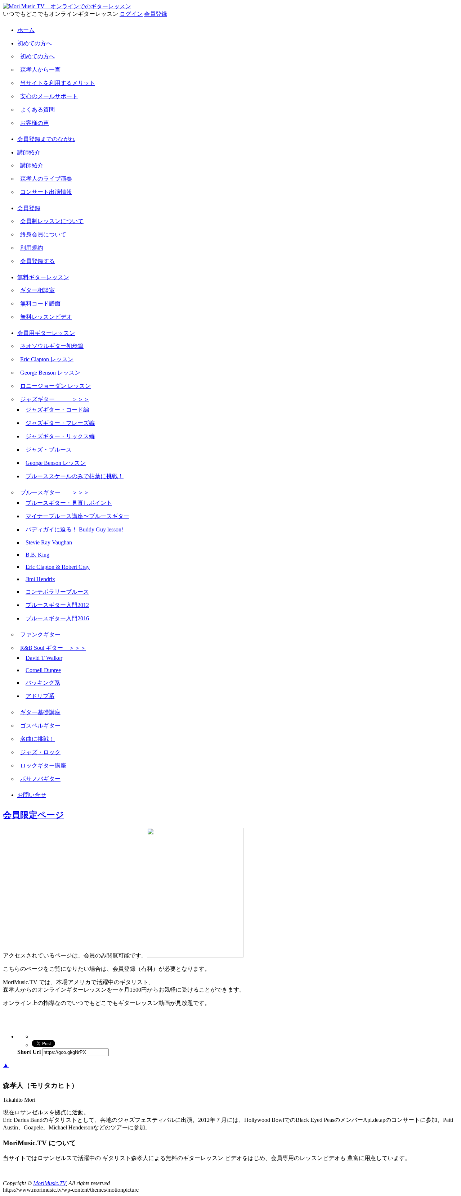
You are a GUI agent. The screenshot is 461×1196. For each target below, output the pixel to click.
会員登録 (155, 14)
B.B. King (37, 555)
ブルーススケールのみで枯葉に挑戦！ (75, 476)
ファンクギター (40, 634)
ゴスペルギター (40, 725)
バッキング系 (43, 683)
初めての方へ (34, 43)
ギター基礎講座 (40, 712)
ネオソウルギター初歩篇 (52, 346)
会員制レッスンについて (52, 221)
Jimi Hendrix (40, 579)
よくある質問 (37, 110)
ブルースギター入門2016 (57, 618)
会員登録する (37, 261)
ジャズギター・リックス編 (60, 436)
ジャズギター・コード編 (57, 410)
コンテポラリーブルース (57, 592)
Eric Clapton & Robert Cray (58, 567)
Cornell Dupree (43, 670)
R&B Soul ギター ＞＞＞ (53, 648)
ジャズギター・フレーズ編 (60, 423)
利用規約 (31, 248)
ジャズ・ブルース (49, 450)
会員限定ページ (33, 815)
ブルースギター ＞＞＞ (54, 492)
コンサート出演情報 (46, 192)
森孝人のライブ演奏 (46, 179)
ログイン (131, 14)
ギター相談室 (37, 290)
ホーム (26, 30)
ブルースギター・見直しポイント (69, 503)
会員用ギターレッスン (46, 333)
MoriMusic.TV (49, 1183)
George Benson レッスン (50, 373)
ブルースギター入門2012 (57, 605)
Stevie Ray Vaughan (49, 542)
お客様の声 (34, 123)
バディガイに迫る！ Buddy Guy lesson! (74, 529)
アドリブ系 (40, 696)
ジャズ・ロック (40, 752)
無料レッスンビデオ (46, 317)
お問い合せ (31, 795)
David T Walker (44, 658)
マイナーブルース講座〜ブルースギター (77, 516)
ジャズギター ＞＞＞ (54, 399)
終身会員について (43, 234)
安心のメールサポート (49, 96)
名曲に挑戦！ (37, 739)
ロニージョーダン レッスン (55, 386)
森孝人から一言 (40, 70)
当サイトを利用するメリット (57, 83)
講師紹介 (28, 152)
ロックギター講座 (43, 765)
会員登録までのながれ (46, 139)
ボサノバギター (40, 779)
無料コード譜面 (40, 303)
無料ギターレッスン (43, 277)
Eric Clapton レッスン (46, 359)
